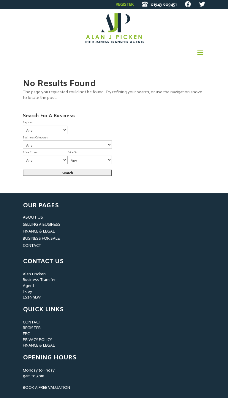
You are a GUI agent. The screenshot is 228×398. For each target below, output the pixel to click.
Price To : (72, 152)
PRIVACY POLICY (37, 339)
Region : (28, 122)
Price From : (30, 152)
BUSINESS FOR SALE (41, 238)
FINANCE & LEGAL (39, 231)
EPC (26, 333)
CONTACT (32, 245)
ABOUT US (33, 217)
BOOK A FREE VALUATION (46, 387)
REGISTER (125, 4)
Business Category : (35, 137)
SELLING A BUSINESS (42, 224)
